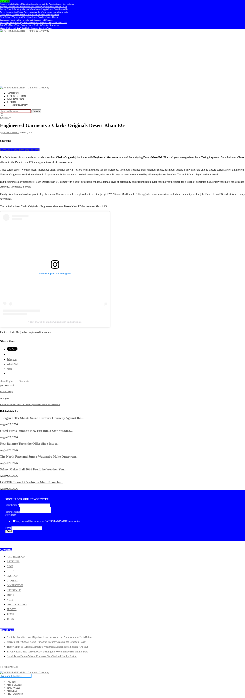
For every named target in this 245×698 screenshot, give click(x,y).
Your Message (12, 511)
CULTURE (13, 571)
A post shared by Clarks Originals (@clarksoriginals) (55, 321)
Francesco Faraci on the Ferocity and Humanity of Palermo (26, 20)
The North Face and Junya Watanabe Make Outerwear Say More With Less (33, 22)
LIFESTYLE (14, 590)
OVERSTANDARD (10, 132)
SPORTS (11, 609)
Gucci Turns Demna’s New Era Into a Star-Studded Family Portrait (29, 14)
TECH (10, 614)
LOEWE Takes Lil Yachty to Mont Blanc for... (31, 482)
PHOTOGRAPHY (17, 105)
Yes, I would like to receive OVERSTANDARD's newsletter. (47, 521)
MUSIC (11, 595)
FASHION (13, 93)
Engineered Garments (17, 381)
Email (8, 527)
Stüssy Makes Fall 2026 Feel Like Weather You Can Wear (26, 28)
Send (9, 531)
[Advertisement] (122, 57)
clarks (3, 381)
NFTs (10, 599)
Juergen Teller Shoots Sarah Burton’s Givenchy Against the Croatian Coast (33, 6)
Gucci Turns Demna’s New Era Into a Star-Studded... (36, 431)
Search (36, 111)
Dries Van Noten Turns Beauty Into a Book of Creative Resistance (29, 25)
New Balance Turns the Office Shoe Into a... (29, 443)
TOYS (10, 619)
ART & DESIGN (16, 96)
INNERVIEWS (15, 99)
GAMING (12, 580)
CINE (10, 566)
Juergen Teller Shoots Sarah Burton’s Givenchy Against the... (42, 418)
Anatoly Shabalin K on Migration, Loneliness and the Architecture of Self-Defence (37, 4)
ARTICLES (13, 102)
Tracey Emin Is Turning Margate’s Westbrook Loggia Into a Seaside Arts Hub (34, 9)
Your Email (12, 505)
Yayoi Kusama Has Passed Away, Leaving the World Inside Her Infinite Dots (34, 12)
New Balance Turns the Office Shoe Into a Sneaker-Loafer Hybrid (29, 17)
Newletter (10, 514)
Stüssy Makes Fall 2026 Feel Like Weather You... (33, 469)
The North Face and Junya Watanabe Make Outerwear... (39, 456)
